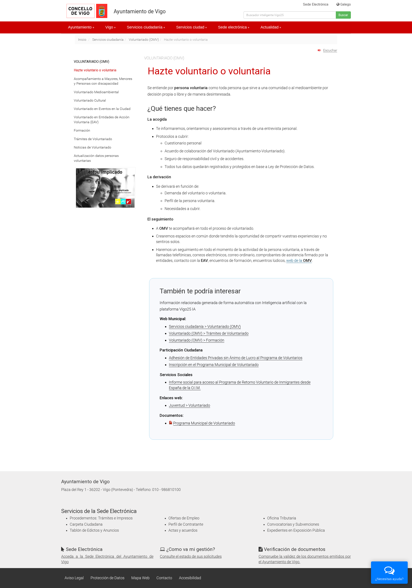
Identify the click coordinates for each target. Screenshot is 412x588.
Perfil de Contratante (185, 524)
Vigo (110, 27)
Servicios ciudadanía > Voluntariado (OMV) (205, 326)
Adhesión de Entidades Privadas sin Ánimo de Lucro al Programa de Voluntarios (235, 358)
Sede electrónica (233, 27)
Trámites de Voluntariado (93, 139)
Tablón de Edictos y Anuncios (94, 530)
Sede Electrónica (315, 4)
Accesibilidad (190, 578)
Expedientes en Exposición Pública (296, 530)
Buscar (343, 15)
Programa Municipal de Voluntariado (204, 423)
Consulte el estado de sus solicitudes (191, 556)
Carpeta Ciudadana (86, 524)
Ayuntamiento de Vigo (140, 11)
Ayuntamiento (81, 27)
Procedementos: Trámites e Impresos (101, 518)
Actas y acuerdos (182, 530)
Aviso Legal (74, 578)
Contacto (164, 578)
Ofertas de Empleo (183, 518)
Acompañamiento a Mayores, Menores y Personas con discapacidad (103, 81)
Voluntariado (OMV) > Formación (196, 340)
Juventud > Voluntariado (189, 405)
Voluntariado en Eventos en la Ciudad (102, 109)
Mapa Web (140, 578)
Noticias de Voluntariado (92, 147)
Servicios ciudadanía (146, 27)
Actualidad (271, 27)
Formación (82, 130)
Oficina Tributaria (281, 518)
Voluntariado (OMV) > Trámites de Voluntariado (208, 333)
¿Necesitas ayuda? (389, 579)
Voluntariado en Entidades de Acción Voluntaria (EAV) (101, 119)
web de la (299, 260)
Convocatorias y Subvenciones (293, 524)
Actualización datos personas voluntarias (96, 158)
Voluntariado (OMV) (144, 40)
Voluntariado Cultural (90, 100)
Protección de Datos (107, 578)
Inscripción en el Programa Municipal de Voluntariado (214, 364)
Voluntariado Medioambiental (96, 92)
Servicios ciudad (191, 27)
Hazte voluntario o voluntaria (95, 70)
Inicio (82, 40)
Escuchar (330, 50)
